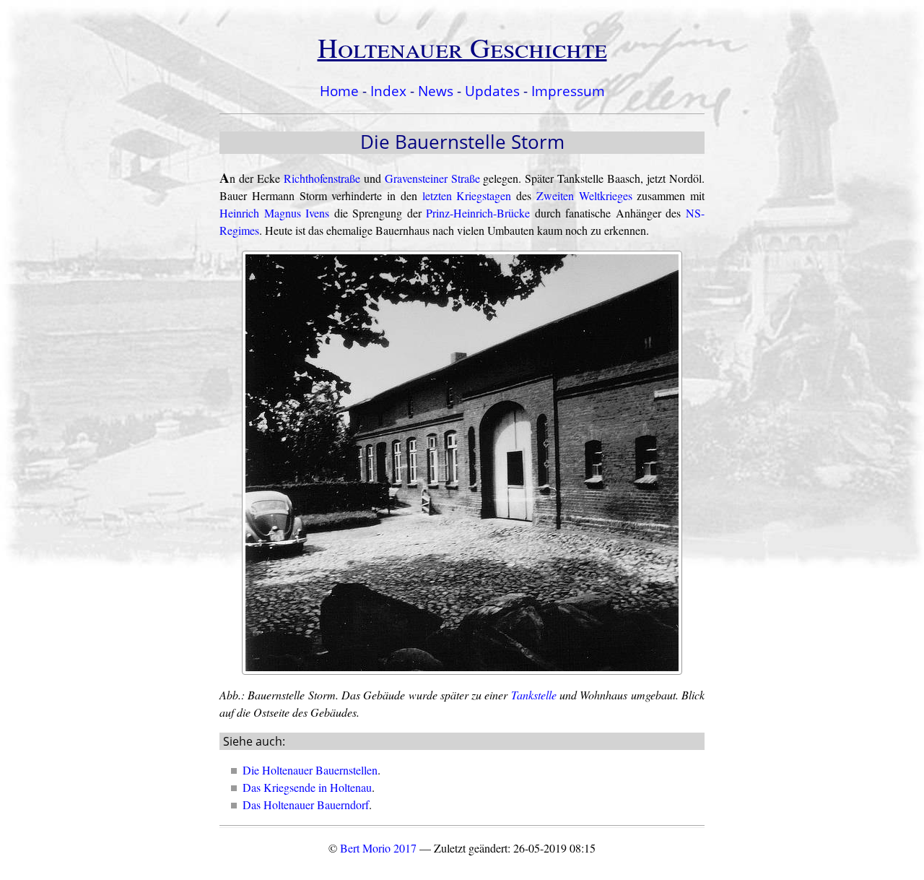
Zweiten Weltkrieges (584, 195)
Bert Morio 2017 (378, 847)
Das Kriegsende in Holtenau (307, 787)
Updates (492, 90)
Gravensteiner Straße (432, 178)
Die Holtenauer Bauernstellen (310, 769)
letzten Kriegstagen (467, 195)
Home (339, 90)
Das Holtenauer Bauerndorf (306, 804)
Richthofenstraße (322, 178)
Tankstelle (534, 694)
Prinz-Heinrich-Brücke (478, 212)
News (435, 90)
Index (388, 90)
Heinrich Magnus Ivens (274, 212)
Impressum (568, 90)
